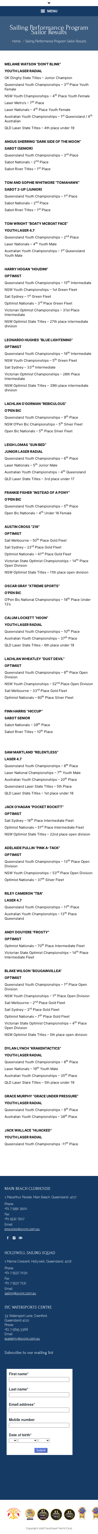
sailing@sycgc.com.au (20, 1293)
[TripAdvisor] (20, 1238)
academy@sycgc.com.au (22, 1338)
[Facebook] (7, 1238)
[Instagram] (14, 1238)
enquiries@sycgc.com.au (22, 1229)
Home (16, 41)
